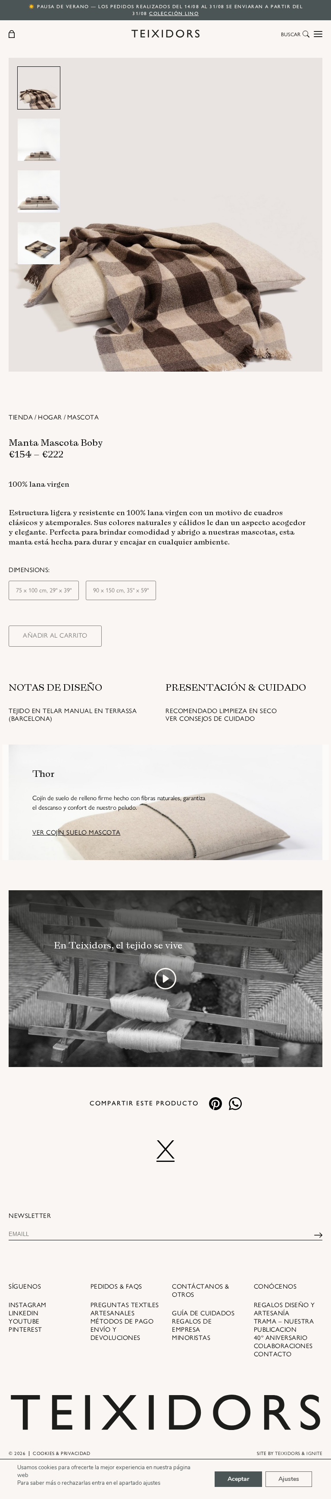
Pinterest (25, 1329)
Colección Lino (174, 13)
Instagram (28, 1305)
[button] (306, 35)
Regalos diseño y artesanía (284, 1309)
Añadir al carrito (55, 635)
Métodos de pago (122, 1321)
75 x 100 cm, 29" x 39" (44, 590)
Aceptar (238, 1479)
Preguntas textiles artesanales (125, 1309)
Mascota (83, 417)
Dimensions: (29, 570)
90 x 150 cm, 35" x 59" (121, 590)
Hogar (50, 417)
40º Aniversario (281, 1338)
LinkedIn (23, 1313)
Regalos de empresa (192, 1325)
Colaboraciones (283, 1346)
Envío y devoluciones (116, 1334)
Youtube (24, 1321)
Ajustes (288, 1479)
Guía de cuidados (203, 1313)
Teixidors (287, 1453)
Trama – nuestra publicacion (284, 1325)
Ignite (314, 1453)
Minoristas (191, 1338)
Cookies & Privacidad (61, 1453)
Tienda (21, 417)
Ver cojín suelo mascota (76, 832)
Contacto (273, 1354)
